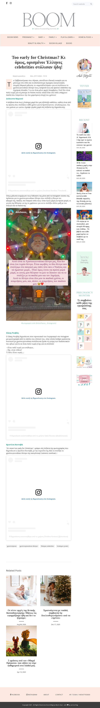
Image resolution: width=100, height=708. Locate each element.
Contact (59, 694)
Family (52, 37)
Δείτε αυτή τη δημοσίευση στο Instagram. (38, 153)
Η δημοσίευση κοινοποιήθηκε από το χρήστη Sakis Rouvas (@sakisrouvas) (39, 436)
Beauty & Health (36, 43)
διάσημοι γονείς (62, 546)
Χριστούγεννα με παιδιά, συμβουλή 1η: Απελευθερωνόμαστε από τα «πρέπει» (55, 614)
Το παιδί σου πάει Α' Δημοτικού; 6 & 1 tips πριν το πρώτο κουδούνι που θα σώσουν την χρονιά (84, 140)
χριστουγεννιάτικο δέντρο (29, 546)
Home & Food (85, 37)
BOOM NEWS (12, 37)
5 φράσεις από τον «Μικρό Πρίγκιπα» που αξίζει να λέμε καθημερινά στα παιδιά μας (21, 663)
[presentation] (80, 98)
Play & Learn (67, 37)
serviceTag (74, 705)
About (46, 694)
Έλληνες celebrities (47, 546)
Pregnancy (27, 37)
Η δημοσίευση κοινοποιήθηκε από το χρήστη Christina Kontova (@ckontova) (38, 537)
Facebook (15, 694)
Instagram (32, 694)
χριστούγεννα (11, 546)
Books (69, 43)
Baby (40, 37)
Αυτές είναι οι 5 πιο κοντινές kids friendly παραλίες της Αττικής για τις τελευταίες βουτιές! (84, 199)
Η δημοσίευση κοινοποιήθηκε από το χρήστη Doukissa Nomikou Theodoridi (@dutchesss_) (43, 191)
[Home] (50, 21)
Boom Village (55, 43)
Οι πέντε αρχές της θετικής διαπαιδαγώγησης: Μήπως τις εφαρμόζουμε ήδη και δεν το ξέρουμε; (21, 614)
